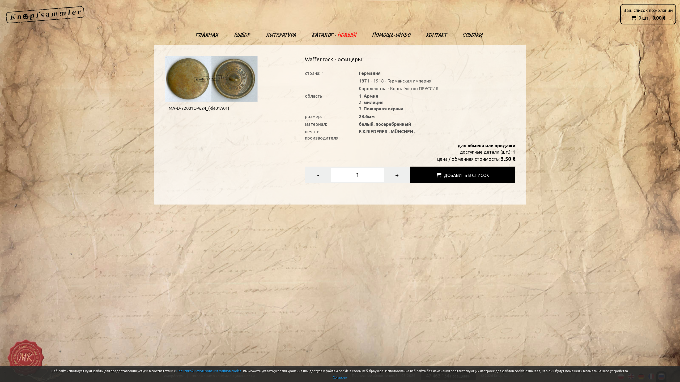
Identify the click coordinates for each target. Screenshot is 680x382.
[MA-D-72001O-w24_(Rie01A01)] (211, 78)
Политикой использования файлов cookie (208, 371)
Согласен (340, 377)
